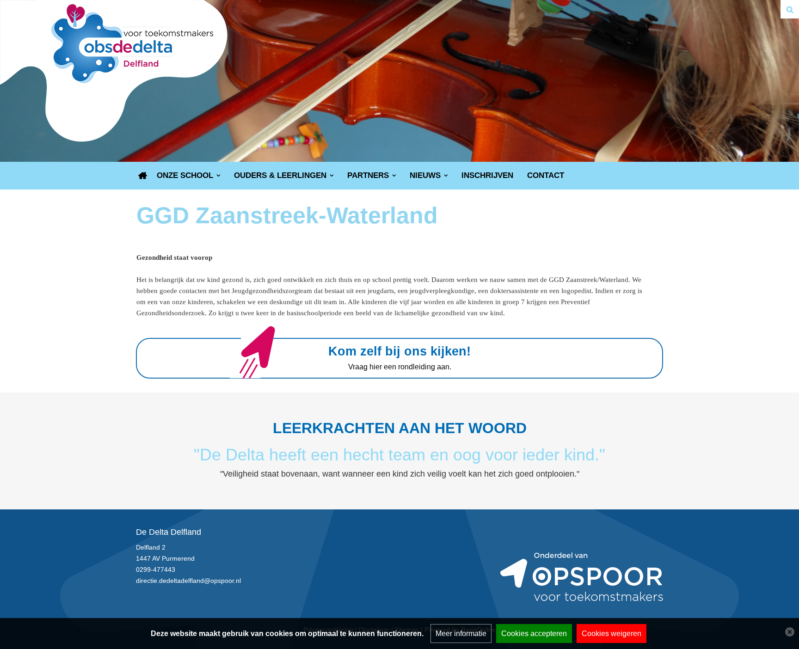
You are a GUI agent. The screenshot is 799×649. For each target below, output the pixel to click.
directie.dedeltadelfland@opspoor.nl (188, 580)
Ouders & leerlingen (280, 175)
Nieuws (425, 175)
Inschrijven (487, 175)
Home (143, 176)
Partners (368, 175)
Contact (545, 175)
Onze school (185, 175)
